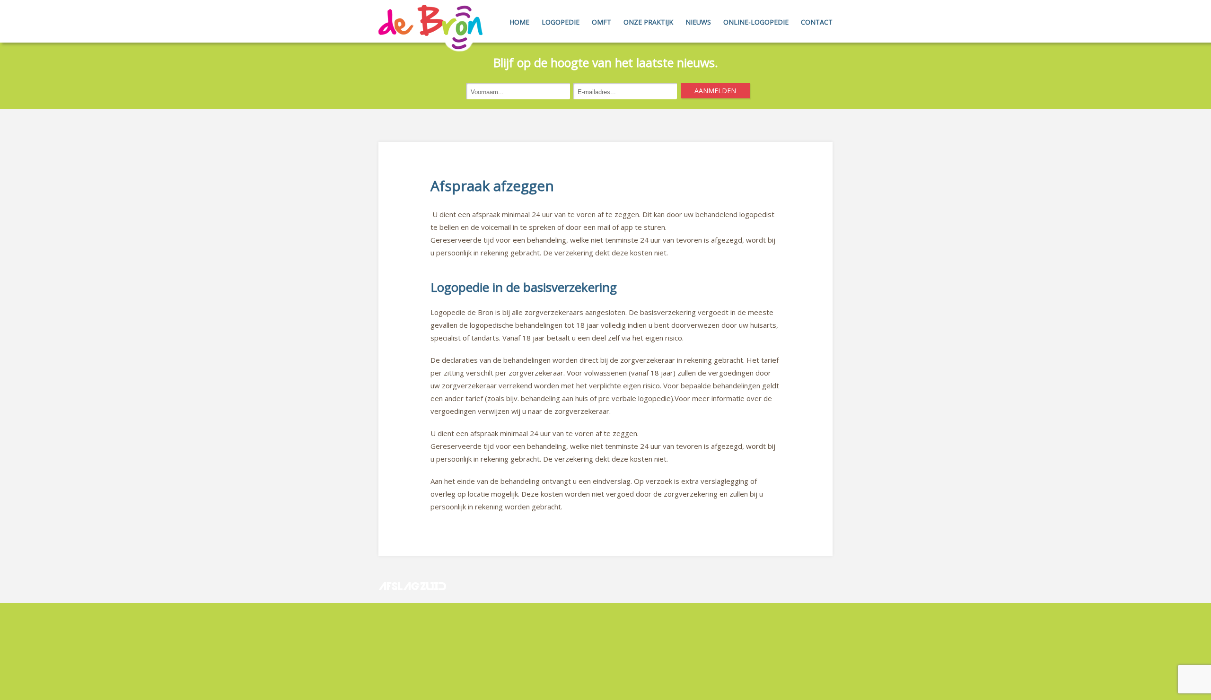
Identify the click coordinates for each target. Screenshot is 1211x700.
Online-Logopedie (756, 22)
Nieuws (698, 22)
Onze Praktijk (648, 22)
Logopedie (560, 22)
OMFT (601, 22)
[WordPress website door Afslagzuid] (413, 609)
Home (519, 22)
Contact (817, 22)
